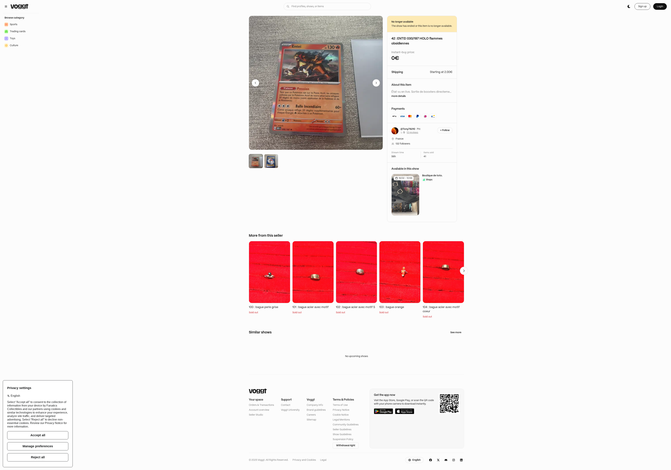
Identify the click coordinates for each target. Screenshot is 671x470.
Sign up (642, 6)
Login (660, 6)
